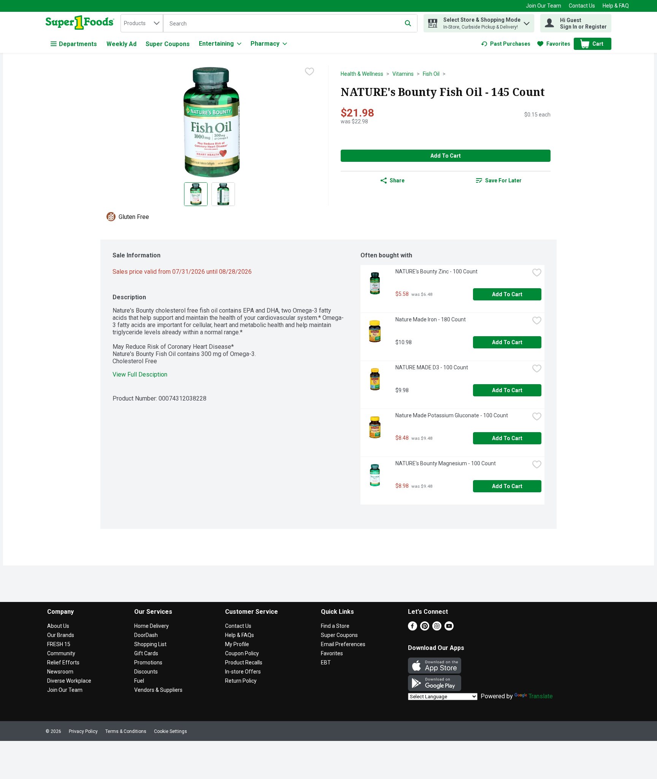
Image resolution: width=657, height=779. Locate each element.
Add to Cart (445, 156)
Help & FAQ (616, 6)
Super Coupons (168, 44)
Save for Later (503, 180)
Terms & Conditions (125, 731)
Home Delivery (151, 626)
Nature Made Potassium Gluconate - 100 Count (451, 415)
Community (61, 653)
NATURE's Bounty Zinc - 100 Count (436, 271)
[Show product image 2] (223, 194)
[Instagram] (436, 628)
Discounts (146, 672)
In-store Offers (243, 672)
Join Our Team (543, 6)
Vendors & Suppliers (158, 690)
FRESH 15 (58, 644)
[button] (527, 21)
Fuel (139, 681)
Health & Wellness (362, 74)
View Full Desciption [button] (140, 374)
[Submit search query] (408, 23)
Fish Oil (431, 74)
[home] (81, 23)
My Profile (237, 644)
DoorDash (146, 635)
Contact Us (582, 6)
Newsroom (60, 672)
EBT (326, 662)
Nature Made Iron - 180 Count (430, 319)
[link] (506, 43)
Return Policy (241, 681)
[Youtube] (449, 628)
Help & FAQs (239, 635)
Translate (540, 696)
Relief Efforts (63, 662)
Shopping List (150, 644)
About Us (58, 626)
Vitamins (403, 74)
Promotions (148, 662)
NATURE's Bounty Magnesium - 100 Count (445, 463)
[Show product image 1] (196, 194)
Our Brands (60, 635)
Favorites (332, 653)
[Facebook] (412, 628)
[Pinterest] (424, 628)
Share (397, 180)
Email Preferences (343, 644)
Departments (78, 44)
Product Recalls (243, 662)
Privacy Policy (83, 731)
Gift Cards (146, 653)
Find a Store (335, 626)
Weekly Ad (121, 44)
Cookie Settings (170, 731)
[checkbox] (309, 71)
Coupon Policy (242, 653)
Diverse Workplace (69, 681)
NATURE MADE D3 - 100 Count (431, 367)
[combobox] (142, 23)
